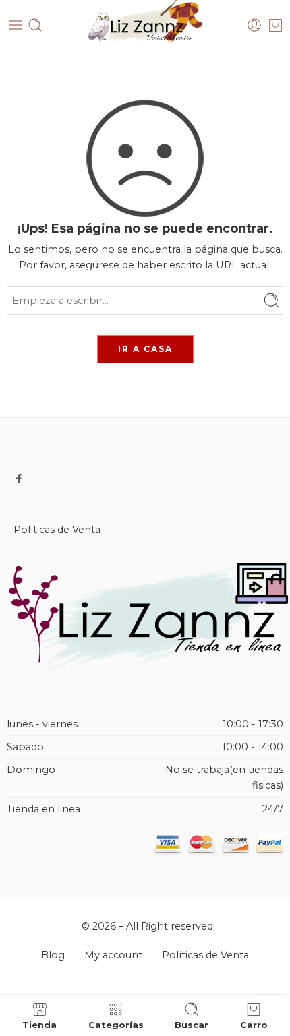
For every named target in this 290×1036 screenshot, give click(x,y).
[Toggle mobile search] (35, 25)
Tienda (39, 1024)
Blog (53, 955)
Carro (254, 1024)
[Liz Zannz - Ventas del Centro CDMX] (145, 25)
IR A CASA (145, 349)
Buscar (191, 1024)
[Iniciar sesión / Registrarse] (254, 25)
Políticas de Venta (56, 530)
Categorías (116, 1024)
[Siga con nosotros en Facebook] (18, 478)
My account (113, 955)
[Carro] (275, 25)
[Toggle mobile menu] (15, 25)
